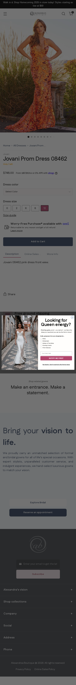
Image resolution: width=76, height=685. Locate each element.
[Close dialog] (72, 317)
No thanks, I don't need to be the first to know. (56, 364)
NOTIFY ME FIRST (56, 358)
